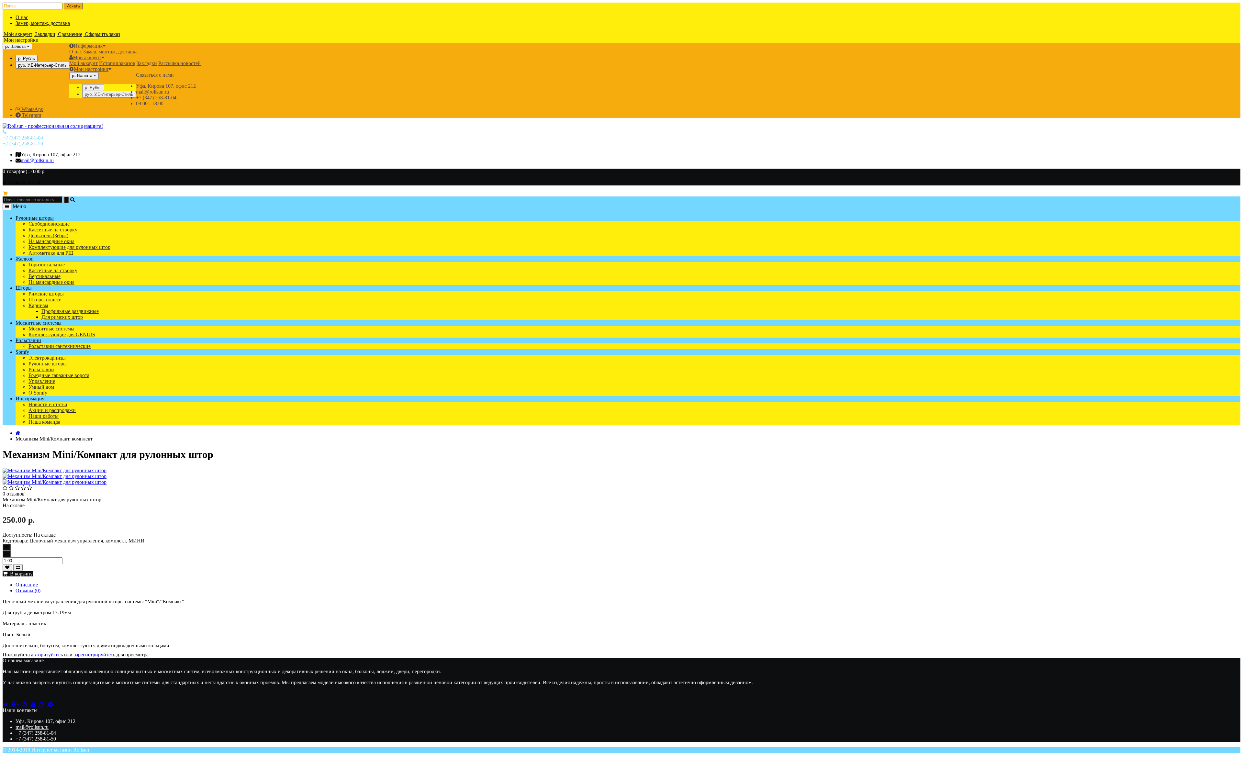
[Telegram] (52, 704)
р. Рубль (26, 58)
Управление (41, 381)
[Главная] (18, 433)
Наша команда (44, 422)
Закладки (147, 63)
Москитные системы (39, 323)
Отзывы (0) (28, 590)
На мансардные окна (51, 241)
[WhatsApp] (43, 704)
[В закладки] (7, 567)
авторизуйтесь (47, 654)
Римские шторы (46, 293)
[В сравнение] (18, 567)
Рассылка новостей (179, 63)
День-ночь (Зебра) (48, 235)
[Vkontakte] (7, 704)
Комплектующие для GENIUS (61, 334)
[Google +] (17, 704)
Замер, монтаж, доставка (43, 23)
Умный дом (41, 387)
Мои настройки (91, 69)
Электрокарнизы (47, 358)
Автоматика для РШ (50, 253)
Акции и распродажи (52, 410)
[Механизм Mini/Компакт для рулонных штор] (54, 476)
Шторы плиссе (44, 299)
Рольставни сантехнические (59, 346)
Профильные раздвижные (70, 311)
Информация (88, 46)
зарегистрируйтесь (94, 654)
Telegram (31, 115)
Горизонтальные (46, 264)
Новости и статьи (47, 404)
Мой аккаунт (87, 57)
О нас (22, 17)
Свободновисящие (49, 224)
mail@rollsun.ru (152, 92)
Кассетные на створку (52, 229)
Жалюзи (25, 259)
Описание (27, 584)
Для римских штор (62, 317)
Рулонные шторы (35, 218)
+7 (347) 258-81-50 (23, 143)
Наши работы (43, 416)
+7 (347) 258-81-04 (156, 97)
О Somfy (37, 393)
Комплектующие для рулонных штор (69, 247)
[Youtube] (35, 704)
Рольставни (28, 340)
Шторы (24, 288)
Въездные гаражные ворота (58, 375)
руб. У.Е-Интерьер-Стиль (42, 65)
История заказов (117, 63)
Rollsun (81, 749)
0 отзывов (14, 493)
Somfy (22, 352)
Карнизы (38, 305)
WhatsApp (31, 109)
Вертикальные (44, 276)
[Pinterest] (27, 704)
